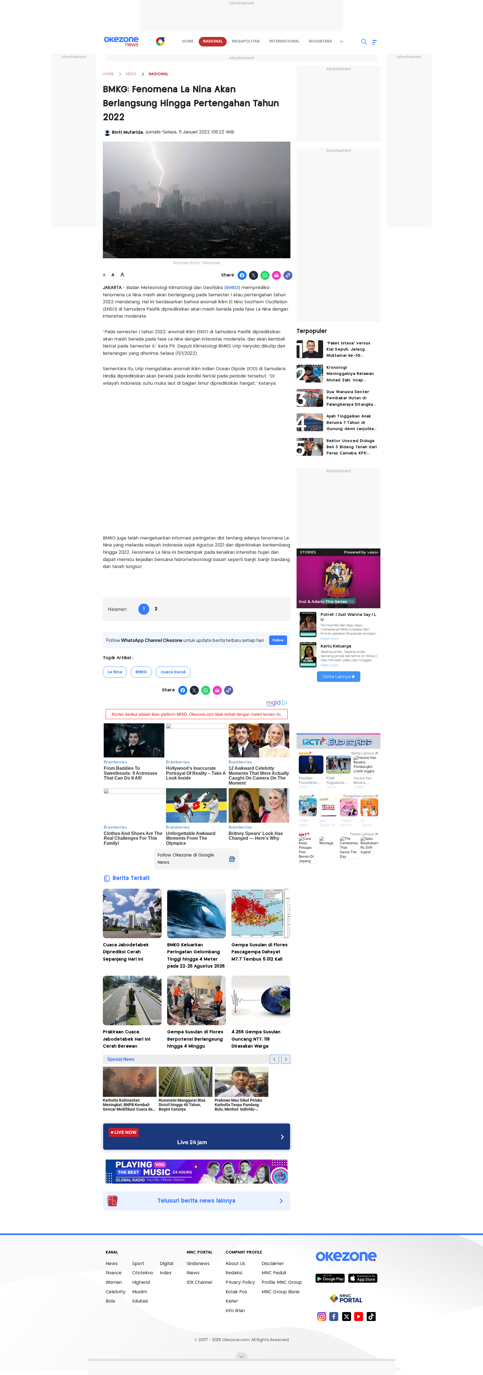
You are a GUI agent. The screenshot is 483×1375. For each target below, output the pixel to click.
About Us (235, 1264)
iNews (193, 1273)
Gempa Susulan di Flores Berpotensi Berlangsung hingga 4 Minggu (195, 1039)
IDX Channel (199, 1282)
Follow (278, 640)
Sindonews (198, 1264)
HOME (108, 74)
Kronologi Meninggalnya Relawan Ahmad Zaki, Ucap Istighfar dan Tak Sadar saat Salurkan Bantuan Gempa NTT (350, 374)
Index (165, 1273)
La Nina (115, 672)
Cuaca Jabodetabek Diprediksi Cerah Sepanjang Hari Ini (126, 952)
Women (114, 1282)
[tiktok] (371, 1316)
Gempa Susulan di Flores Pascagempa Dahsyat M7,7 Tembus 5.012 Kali (259, 952)
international (284, 41)
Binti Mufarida (127, 132)
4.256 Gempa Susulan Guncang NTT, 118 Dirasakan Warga (255, 1039)
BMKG (141, 672)
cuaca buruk (173, 672)
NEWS (131, 74)
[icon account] (107, 132)
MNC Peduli (274, 1273)
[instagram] (321, 1316)
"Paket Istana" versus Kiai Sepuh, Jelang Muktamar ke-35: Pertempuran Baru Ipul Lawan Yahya (350, 350)
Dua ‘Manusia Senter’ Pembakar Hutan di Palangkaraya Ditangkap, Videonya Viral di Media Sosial (351, 399)
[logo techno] (121, 41)
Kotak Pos (236, 1292)
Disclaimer (273, 1264)
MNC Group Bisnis (281, 1292)
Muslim (139, 1292)
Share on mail (276, 276)
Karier (232, 1301)
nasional (212, 41)
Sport (138, 1264)
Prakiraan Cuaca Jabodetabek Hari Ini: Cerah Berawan (127, 1039)
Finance (114, 1273)
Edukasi (140, 1301)
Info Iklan (235, 1311)
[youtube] (358, 1316)
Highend (141, 1282)
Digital (166, 1264)
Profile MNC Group (282, 1282)
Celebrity (116, 1292)
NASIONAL (158, 74)
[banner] (197, 1171)
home (187, 41)
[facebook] (333, 1316)
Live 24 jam (192, 1142)
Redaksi (234, 1273)
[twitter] (346, 1316)
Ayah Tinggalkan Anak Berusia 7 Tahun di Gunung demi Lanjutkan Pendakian (351, 423)
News (112, 1264)
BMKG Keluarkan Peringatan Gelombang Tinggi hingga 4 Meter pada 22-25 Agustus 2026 (196, 956)
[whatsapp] (265, 276)
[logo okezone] (346, 1256)
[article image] (310, 349)
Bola (110, 1301)
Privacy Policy (240, 1282)
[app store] (362, 1278)
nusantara (320, 41)
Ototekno (142, 1273)
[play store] (330, 1278)
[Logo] (160, 41)
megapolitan (246, 41)
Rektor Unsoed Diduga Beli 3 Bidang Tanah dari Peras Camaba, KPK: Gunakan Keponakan (351, 448)
